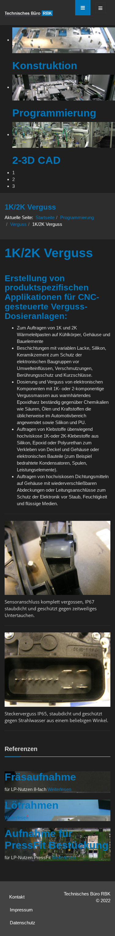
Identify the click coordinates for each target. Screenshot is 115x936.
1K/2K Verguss (49, 253)
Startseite (45, 217)
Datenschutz (22, 922)
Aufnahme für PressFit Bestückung (57, 839)
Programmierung (77, 217)
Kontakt (17, 896)
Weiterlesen (59, 789)
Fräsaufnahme (40, 777)
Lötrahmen (32, 805)
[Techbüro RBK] (29, 13)
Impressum (21, 909)
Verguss (18, 224)
